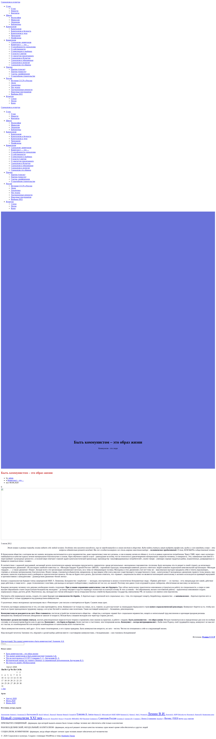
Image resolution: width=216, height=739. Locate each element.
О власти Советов (18, 54)
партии (191, 718)
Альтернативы (5, 714)
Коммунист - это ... (16, 480)
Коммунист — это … (20, 45)
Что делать (15, 87)
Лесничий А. (170, 714)
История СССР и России (21, 81)
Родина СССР (208, 637)
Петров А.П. (46, 718)
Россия (9, 78)
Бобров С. (47, 714)
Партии (9, 67)
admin (10, 478)
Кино (13, 103)
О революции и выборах (21, 51)
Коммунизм (11, 40)
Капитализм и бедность (21, 31)
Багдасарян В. (32, 714)
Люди (13, 83)
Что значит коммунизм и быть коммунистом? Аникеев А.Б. (31, 656)
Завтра (91, 714)
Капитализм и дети (19, 33)
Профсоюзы (16, 38)
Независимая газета (208, 714)
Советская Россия (107, 718)
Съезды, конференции (20, 74)
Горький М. (72, 714)
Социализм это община (21, 65)
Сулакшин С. (137, 718)
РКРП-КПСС (75, 718)
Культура (10, 96)
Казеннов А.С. (124, 714)
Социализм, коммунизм (21, 42)
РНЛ (81, 718)
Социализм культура (10, 2)
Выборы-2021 (17, 94)
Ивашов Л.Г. (97, 714)
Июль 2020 (10, 701)
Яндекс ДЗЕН (171, 718)
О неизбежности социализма (23, 47)
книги (186, 718)
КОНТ (114, 714)
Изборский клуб (107, 714)
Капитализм (11, 27)
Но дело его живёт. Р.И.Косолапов (20, 663)
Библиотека (16, 24)
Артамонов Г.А (21, 714)
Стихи (13, 99)
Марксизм (15, 20)
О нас (8, 6)
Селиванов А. (94, 718)
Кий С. (138, 714)
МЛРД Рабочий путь (180, 714)
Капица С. (133, 714)
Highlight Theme (68, 736)
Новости (14, 11)
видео (181, 718)
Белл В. (41, 714)
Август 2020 (11, 698)
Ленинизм (15, 22)
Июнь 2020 (11, 703)
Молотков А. (190, 714)
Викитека (59, 714)
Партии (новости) (18, 72)
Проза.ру (61, 718)
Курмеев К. (143, 714)
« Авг (3, 689)
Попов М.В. (54, 718)
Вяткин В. (66, 714)
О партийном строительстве (23, 76)
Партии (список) (18, 69)
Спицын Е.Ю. (129, 718)
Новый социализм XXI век (21, 718)
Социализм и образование (22, 60)
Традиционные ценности (21, 90)
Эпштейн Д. (160, 718)
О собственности (18, 49)
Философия (16, 18)
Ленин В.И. (156, 714)
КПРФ (118, 714)
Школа (9, 15)
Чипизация (15, 36)
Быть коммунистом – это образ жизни (22, 654)
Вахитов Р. (53, 714)
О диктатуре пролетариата (22, 56)
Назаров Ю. (198, 714)
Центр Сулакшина (148, 718)
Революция (86, 718)
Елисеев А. (82, 714)
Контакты (15, 13)
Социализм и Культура (20, 58)
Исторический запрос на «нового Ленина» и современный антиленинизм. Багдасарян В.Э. (45, 660)
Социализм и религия (20, 63)
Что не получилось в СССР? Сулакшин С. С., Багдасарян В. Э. (33, 658)
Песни (13, 101)
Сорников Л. (120, 718)
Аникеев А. (13, 714)
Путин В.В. (67, 718)
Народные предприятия (21, 92)
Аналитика (15, 85)
